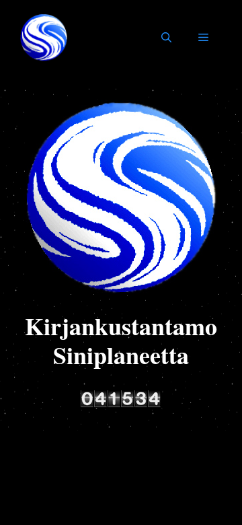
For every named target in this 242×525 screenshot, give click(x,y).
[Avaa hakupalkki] (166, 38)
